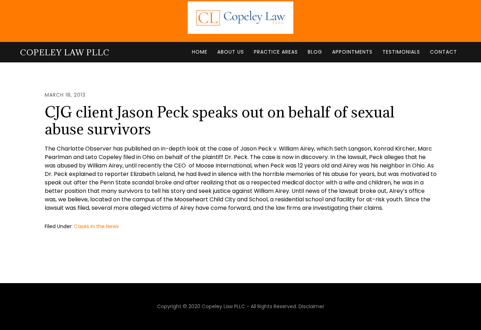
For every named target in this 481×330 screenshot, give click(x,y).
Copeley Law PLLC (65, 52)
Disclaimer (311, 306)
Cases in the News (96, 226)
